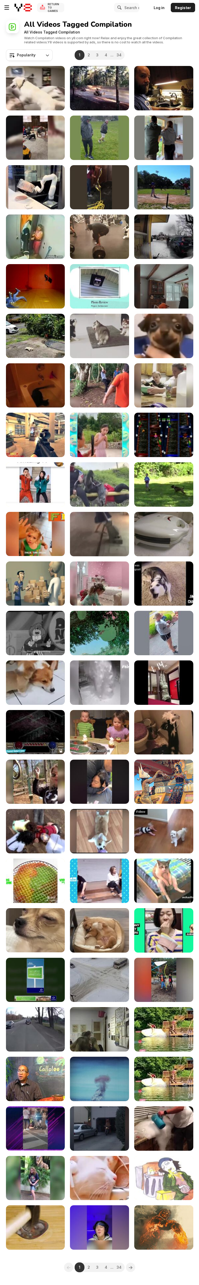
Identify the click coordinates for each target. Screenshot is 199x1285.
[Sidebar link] (7, 7)
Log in (159, 7)
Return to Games (53, 7)
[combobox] (29, 55)
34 (119, 54)
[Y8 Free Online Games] (23, 7)
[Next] (130, 1267)
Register (183, 7)
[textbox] (29, 55)
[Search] (118, 7)
